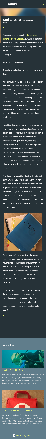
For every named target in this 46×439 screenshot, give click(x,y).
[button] (4, 27)
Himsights (12, 4)
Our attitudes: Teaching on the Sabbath (17, 410)
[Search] (42, 4)
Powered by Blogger (24, 436)
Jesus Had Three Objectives (12, 370)
